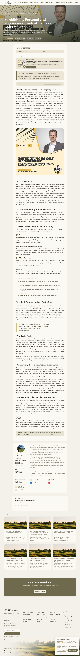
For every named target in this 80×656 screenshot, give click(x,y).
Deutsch (6, 650)
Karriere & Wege (41, 614)
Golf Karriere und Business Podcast (52, 84)
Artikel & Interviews (28, 612)
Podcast (25, 621)
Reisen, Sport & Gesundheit (47, 2)
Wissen (58, 2)
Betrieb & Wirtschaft (34, 2)
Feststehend (26, 48)
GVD (19, 221)
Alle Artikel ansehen (40, 591)
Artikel (76, 2)
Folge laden (31, 67)
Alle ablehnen (61, 650)
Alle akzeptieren (72, 650)
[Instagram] (64, 612)
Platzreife (58, 110)
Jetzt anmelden (12, 634)
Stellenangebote (41, 612)
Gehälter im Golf (27, 617)
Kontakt (38, 621)
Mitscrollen (19, 48)
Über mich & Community (67, 2)
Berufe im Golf (26, 614)
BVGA (28, 221)
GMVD (23, 221)
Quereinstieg (40, 619)
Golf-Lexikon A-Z (27, 619)
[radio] (15, 505)
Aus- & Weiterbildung (42, 617)
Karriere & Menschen (23, 2)
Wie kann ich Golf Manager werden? (55, 433)
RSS (26, 652)
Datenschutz (53, 621)
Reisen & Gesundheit (55, 617)
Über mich (52, 612)
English (10, 650)
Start (15, 2)
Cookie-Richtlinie (20, 652)
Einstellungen (59, 653)
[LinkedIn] (66, 612)
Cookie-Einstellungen (32, 652)
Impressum (52, 619)
